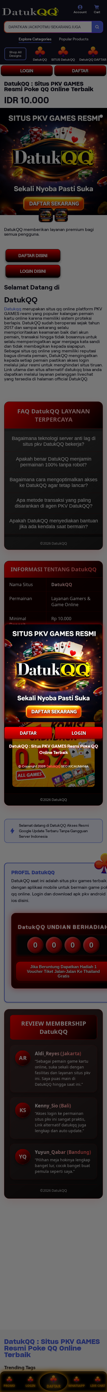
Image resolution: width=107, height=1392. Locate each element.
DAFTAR (28, 733)
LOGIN (79, 733)
